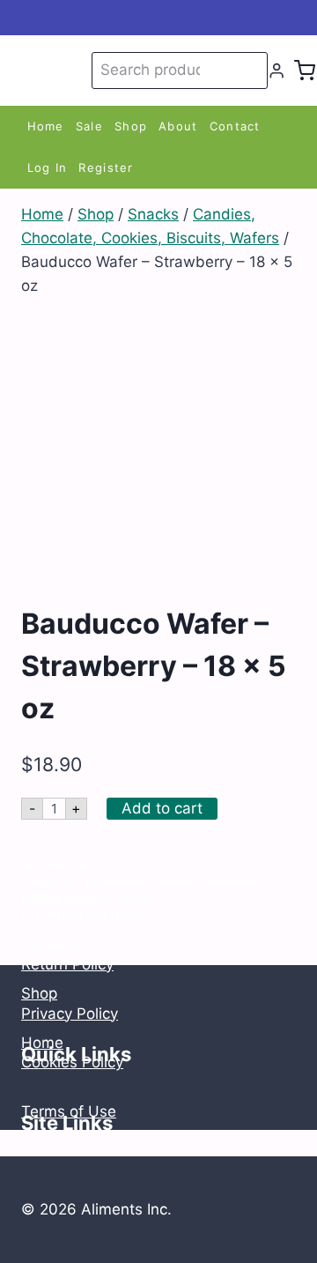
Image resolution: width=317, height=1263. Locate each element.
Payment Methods (86, 915)
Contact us (59, 895)
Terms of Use (68, 1111)
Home (45, 126)
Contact (235, 126)
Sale (89, 126)
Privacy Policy (69, 1013)
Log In (47, 167)
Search (251, 70)
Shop (130, 126)
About (178, 126)
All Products (116, 881)
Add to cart (162, 808)
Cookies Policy (72, 1062)
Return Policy (67, 964)
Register (105, 167)
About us (53, 945)
